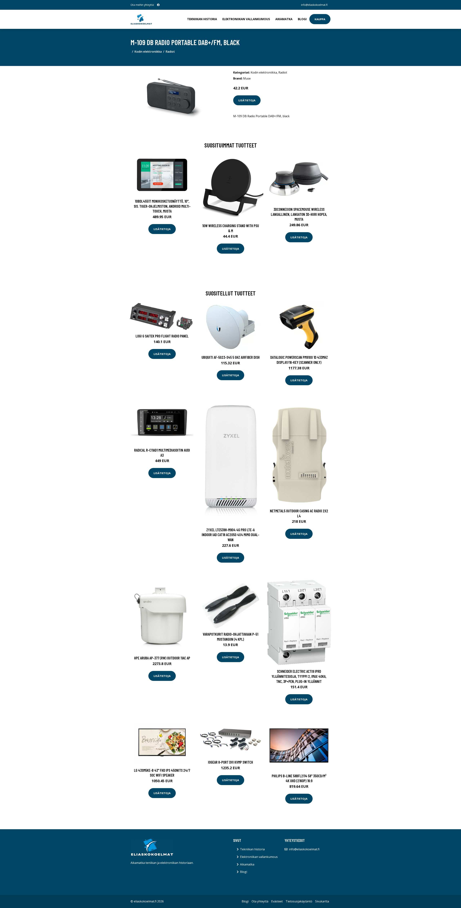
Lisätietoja (246, 100)
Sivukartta (322, 901)
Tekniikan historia (202, 19)
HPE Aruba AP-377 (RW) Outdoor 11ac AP (162, 658)
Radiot (170, 52)
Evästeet (277, 901)
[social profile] (158, 4)
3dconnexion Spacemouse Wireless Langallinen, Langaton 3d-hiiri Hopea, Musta (299, 214)
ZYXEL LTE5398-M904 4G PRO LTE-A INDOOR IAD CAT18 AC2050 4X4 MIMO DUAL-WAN (230, 534)
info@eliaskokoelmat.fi (314, 4)
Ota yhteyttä (260, 901)
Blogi (302, 19)
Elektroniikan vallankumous (246, 19)
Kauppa (320, 19)
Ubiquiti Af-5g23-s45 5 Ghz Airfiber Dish (231, 357)
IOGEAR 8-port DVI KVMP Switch (230, 762)
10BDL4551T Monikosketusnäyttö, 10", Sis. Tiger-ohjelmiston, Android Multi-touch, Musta (162, 206)
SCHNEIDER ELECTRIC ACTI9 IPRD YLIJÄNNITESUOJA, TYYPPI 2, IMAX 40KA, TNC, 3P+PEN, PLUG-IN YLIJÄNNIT (299, 676)
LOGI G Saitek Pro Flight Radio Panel (162, 336)
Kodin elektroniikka (148, 52)
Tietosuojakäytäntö (299, 901)
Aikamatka (283, 19)
